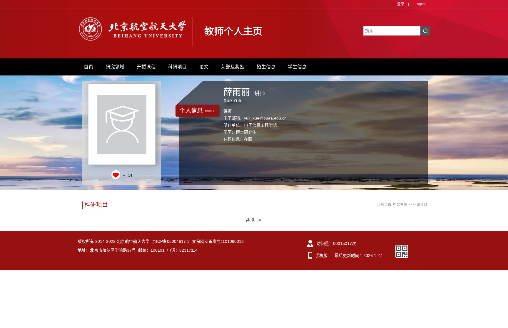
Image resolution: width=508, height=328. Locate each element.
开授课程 (146, 66)
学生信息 (297, 66)
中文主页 (400, 205)
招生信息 (266, 66)
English (421, 4)
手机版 (321, 255)
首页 (88, 66)
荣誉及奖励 (232, 66)
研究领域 (115, 66)
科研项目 (177, 66)
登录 (400, 4)
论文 (203, 66)
